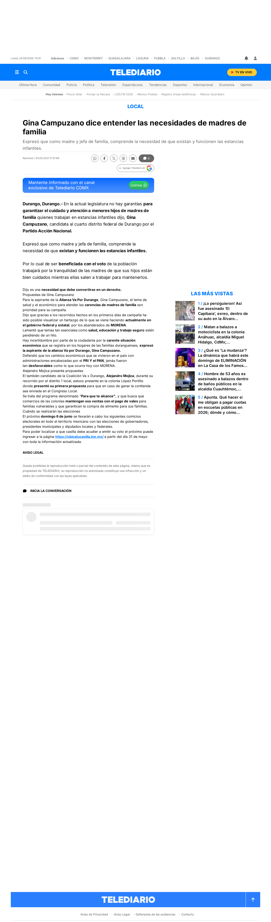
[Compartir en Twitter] (114, 158)
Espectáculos (132, 85)
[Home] (135, 72)
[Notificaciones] (247, 58)
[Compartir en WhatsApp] (94, 158)
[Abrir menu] (17, 72)
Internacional (203, 85)
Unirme (136, 185)
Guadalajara (119, 58)
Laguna (142, 58)
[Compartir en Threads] (123, 158)
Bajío (195, 58)
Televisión (108, 85)
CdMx (74, 58)
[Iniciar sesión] (255, 58)
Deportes (180, 85)
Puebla (160, 58)
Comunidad (51, 85)
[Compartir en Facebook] (104, 158)
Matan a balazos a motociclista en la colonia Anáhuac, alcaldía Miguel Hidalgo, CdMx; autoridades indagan (221, 337)
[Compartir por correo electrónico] (133, 158)
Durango (212, 58)
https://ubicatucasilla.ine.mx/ (79, 436)
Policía (71, 85)
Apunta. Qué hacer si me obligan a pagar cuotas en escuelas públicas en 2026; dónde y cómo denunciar (222, 407)
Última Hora (28, 85)
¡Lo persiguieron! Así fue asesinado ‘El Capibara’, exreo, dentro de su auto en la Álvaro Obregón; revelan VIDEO (223, 313)
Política (88, 85)
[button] (135, 168)
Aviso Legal (122, 914)
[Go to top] (253, 899)
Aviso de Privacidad (94, 914)
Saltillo (178, 58)
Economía (226, 85)
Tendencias (158, 85)
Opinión (246, 85)
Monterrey (93, 58)
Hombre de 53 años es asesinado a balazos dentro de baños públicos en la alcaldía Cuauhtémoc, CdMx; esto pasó (223, 384)
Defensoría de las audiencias (155, 914)
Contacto (187, 914)
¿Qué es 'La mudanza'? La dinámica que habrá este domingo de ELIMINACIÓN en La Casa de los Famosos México (223, 360)
